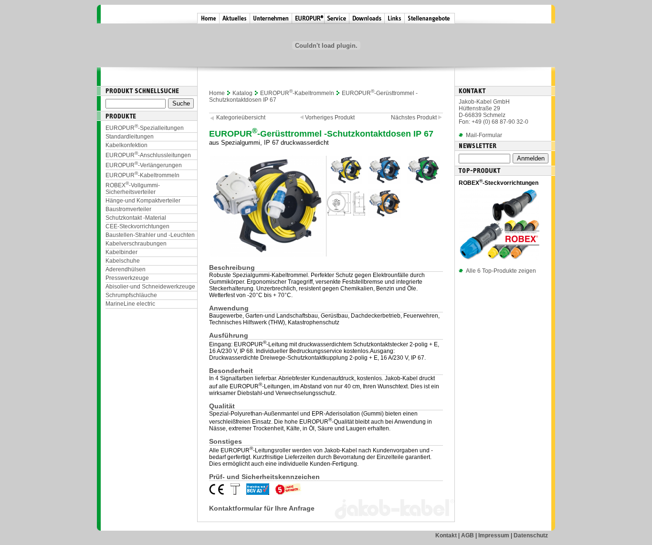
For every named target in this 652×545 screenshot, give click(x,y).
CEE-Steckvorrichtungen (137, 226)
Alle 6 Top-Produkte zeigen (501, 270)
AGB (467, 535)
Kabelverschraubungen (136, 243)
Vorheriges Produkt (329, 117)
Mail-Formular (484, 135)
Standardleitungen (129, 136)
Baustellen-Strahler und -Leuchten (150, 235)
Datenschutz (531, 535)
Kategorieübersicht (240, 117)
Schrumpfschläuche (131, 295)
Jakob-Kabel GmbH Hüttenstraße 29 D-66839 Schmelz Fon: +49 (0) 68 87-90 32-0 (493, 111)
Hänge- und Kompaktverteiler (142, 200)
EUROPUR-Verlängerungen (143, 165)
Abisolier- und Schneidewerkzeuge (150, 286)
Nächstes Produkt (414, 117)
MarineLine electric (130, 303)
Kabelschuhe (122, 260)
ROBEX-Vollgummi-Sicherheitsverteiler (132, 188)
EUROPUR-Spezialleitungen (144, 128)
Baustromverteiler (128, 209)
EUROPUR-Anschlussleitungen (148, 155)
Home (217, 93)
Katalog (242, 93)
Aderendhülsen (125, 269)
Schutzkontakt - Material (135, 217)
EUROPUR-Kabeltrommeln (142, 175)
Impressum (493, 535)
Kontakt (446, 535)
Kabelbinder (121, 252)
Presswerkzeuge (127, 278)
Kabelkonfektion (126, 145)
